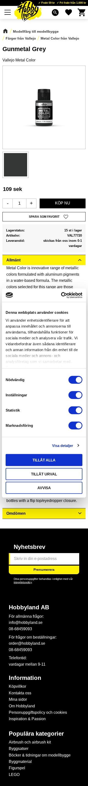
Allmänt (13, 260)
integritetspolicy (23, 582)
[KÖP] (63, 203)
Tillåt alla (44, 460)
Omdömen (16, 513)
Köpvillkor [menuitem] (17, 686)
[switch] (75, 395)
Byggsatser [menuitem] (18, 748)
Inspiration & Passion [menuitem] (27, 719)
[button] (8, 12)
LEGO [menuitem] (14, 774)
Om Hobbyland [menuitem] (22, 706)
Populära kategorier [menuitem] (36, 733)
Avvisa (44, 488)
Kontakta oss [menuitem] (20, 693)
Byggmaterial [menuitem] (20, 761)
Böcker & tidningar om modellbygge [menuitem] (40, 755)
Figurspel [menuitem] (17, 768)
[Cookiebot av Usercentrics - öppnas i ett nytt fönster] (62, 295)
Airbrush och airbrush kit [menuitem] (30, 742)
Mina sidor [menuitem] (18, 699)
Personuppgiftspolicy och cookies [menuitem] (38, 712)
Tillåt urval (44, 474)
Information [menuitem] (25, 678)
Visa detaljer (62, 445)
